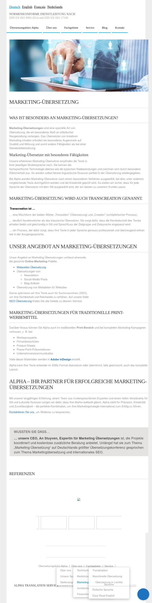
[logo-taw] (106, 522)
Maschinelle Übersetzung (107, 576)
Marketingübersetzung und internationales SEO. (67, 452)
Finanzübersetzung (88, 594)
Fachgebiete (71, 27)
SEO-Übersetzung (20, 301)
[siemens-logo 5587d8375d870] (51, 522)
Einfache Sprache (102, 589)
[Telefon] (143, 582)
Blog (105, 27)
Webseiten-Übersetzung (31, 267)
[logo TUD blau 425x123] (79, 522)
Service (90, 27)
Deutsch (14, 7)
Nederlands (54, 7)
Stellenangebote (69, 582)
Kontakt (119, 27)
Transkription (100, 570)
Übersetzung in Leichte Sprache (109, 583)
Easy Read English (103, 595)
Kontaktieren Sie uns (21, 412)
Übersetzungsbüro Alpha (24, 27)
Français (39, 7)
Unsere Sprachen (70, 576)
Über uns (51, 27)
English (27, 7)
